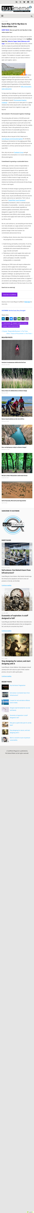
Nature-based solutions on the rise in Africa (13, 419)
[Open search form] (31, 16)
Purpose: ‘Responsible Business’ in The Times (15, 331)
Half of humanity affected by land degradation (14, 500)
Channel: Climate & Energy (19, 323)
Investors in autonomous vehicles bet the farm (14, 362)
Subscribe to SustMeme (9, 294)
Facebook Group (18, 152)
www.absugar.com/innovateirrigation (12, 139)
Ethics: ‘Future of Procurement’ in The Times (19, 333)
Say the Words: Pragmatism (17, 685)
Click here (27, 302)
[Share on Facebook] (15, 318)
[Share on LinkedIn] (3, 318)
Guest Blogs (6, 540)
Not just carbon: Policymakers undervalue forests (14, 475)
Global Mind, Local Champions (16, 200)
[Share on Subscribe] (27, 318)
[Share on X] (7, 318)
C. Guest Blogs (7, 323)
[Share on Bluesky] (11, 318)
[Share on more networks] (23, 318)
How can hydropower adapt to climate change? (14, 447)
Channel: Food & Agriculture (11, 326)
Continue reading (6, 585)
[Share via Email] (19, 318)
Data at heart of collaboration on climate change (14, 390)
